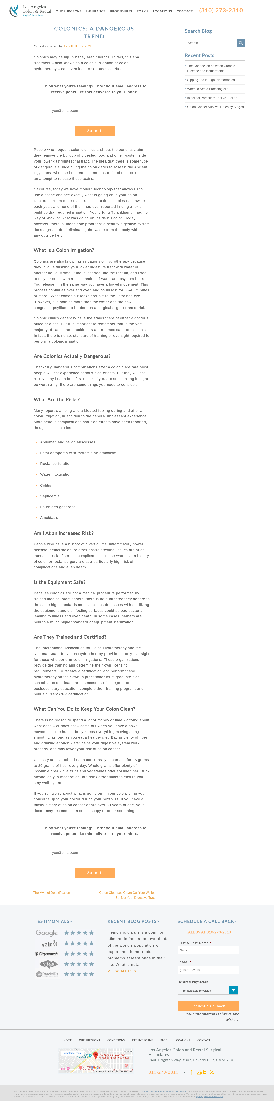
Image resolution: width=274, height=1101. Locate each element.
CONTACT (204, 1040)
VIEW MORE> (122, 971)
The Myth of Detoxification (51, 892)
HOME (68, 1040)
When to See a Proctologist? (207, 89)
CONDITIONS (116, 1040)
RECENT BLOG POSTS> (134, 921)
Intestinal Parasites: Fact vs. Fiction (212, 98)
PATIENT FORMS (142, 1040)
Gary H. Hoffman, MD (78, 46)
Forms (143, 11)
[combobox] (215, 43)
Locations (162, 11)
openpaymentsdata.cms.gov (209, 1096)
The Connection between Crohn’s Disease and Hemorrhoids (211, 68)
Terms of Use (172, 1091)
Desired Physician (193, 982)
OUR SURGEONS (89, 1040)
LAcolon (32, 11)
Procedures (121, 11)
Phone (184, 962)
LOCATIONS (182, 1040)
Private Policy (157, 1091)
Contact (185, 11)
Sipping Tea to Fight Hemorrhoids (211, 80)
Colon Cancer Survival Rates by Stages (215, 107)
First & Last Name (195, 943)
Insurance (96, 11)
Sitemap (145, 1091)
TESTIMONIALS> (53, 921)
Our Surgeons (69, 11)
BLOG (163, 1040)
